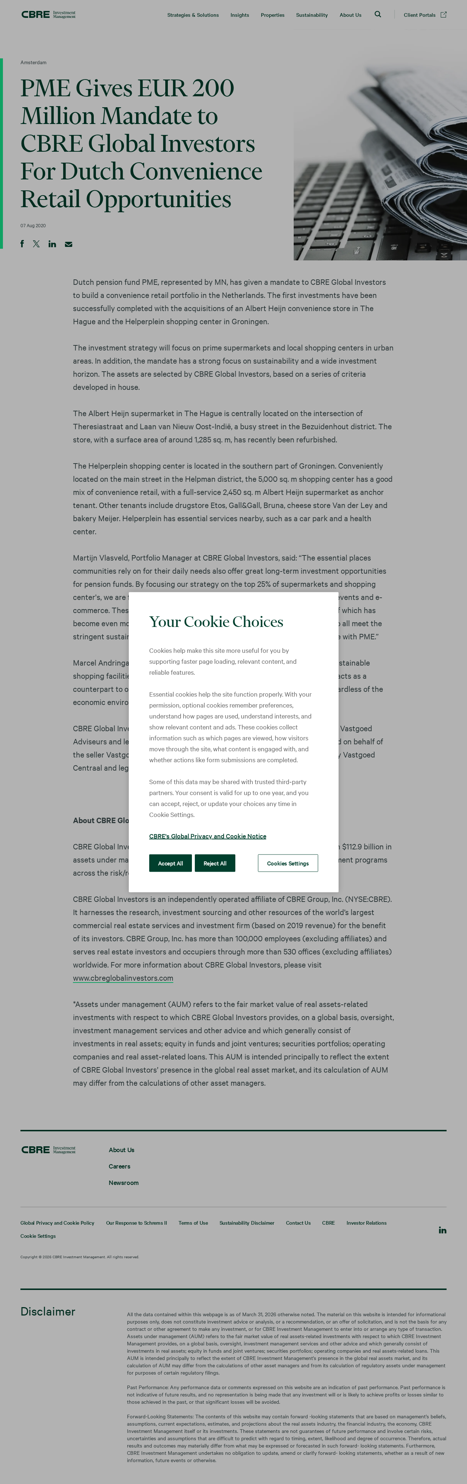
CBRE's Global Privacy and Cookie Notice (207, 835)
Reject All (215, 863)
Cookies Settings (288, 863)
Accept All (170, 863)
